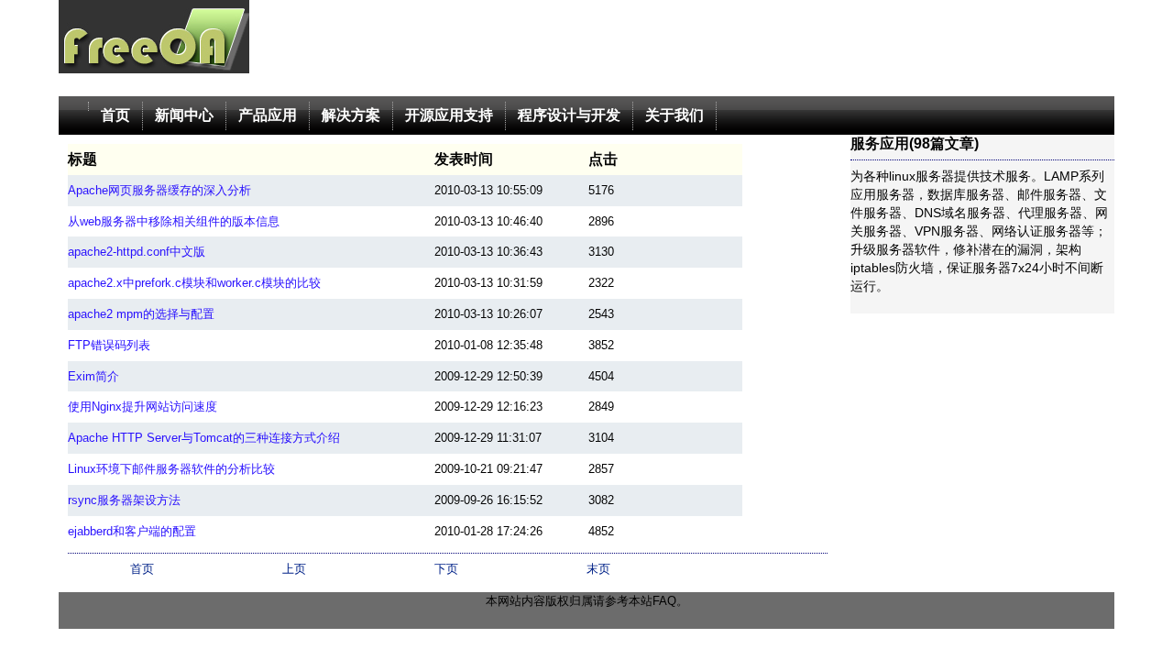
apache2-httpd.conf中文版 (136, 251)
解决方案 (351, 115)
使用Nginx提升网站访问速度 (142, 406)
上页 (294, 569)
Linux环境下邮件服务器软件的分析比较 (171, 469)
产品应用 (267, 115)
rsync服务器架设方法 (124, 500)
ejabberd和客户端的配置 (132, 531)
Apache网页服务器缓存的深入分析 (159, 190)
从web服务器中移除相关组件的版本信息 (174, 221)
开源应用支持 (449, 115)
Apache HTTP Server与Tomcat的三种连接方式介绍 (204, 438)
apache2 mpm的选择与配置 (141, 314)
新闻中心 (184, 115)
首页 (115, 115)
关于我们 (674, 115)
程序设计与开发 (569, 115)
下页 (446, 569)
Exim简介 (93, 376)
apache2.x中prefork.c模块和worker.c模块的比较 (194, 283)
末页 (598, 569)
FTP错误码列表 (109, 345)
